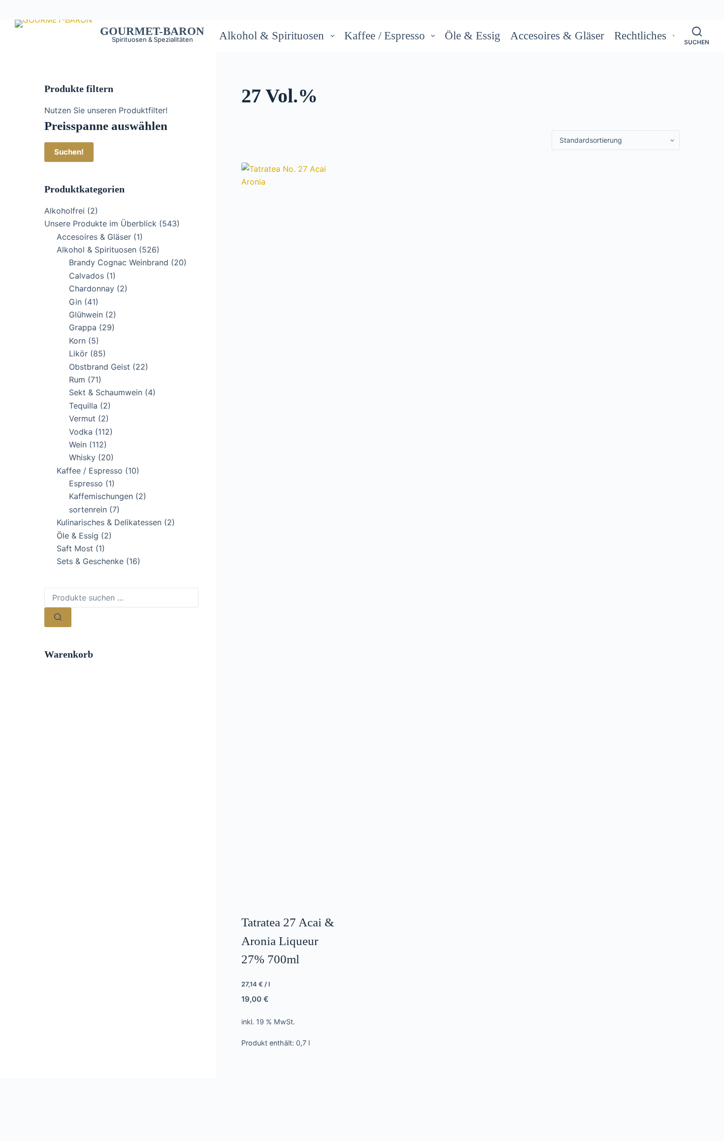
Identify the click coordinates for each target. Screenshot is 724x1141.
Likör (78, 353)
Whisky (82, 457)
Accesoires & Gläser (557, 36)
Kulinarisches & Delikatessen (109, 522)
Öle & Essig (472, 36)
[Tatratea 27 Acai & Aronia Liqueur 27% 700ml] (290, 531)
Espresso (86, 483)
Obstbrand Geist (99, 367)
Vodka (81, 432)
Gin (75, 302)
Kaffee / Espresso (384, 36)
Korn (77, 341)
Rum (77, 379)
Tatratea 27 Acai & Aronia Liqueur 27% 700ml (287, 941)
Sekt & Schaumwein (105, 392)
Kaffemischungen (101, 496)
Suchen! (69, 152)
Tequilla (83, 406)
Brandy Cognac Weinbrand (118, 262)
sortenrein (88, 509)
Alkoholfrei (64, 211)
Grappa (83, 327)
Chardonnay (91, 288)
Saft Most (75, 548)
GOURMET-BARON (152, 31)
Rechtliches (640, 36)
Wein (78, 444)
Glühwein (86, 314)
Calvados (86, 276)
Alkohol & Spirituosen (271, 36)
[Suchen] (57, 617)
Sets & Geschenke (90, 561)
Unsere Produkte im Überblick (100, 223)
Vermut (82, 418)
